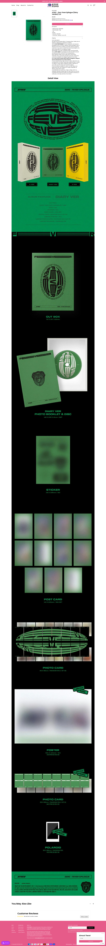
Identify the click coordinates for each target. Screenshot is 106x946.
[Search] (88, 5)
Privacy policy (76, 944)
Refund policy (69, 944)
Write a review (84, 916)
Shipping (54, 18)
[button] (91, 5)
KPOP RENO (18, 944)
